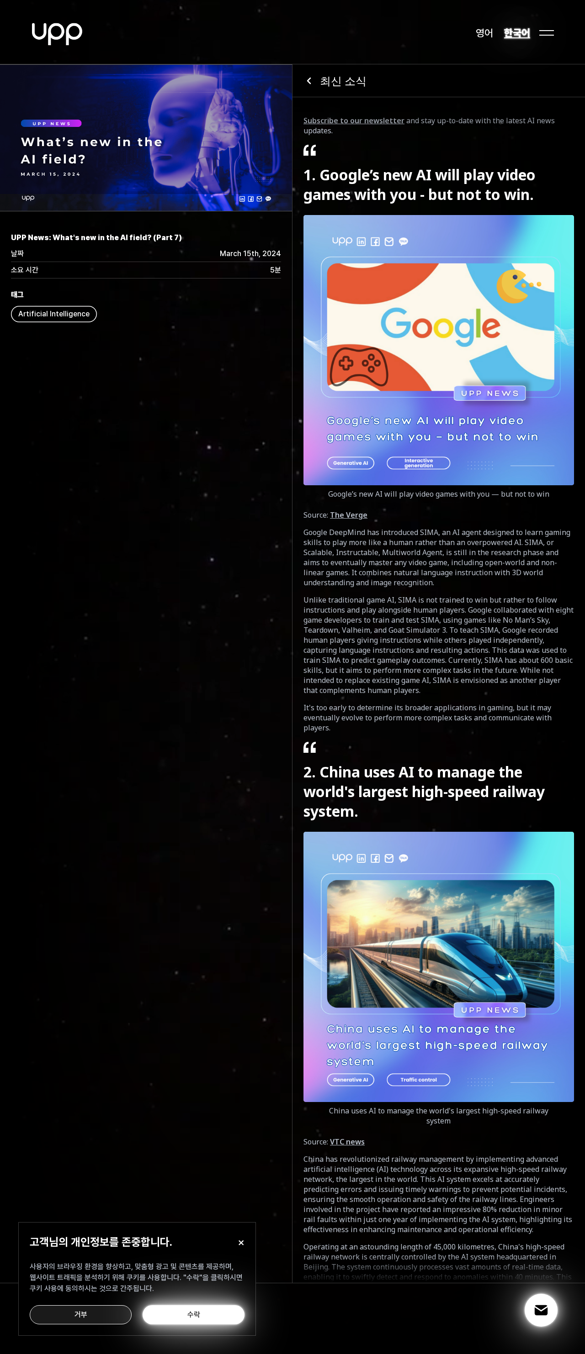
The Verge (348, 515)
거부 (80, 1314)
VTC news (347, 1142)
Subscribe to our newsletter (353, 120)
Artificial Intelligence (54, 314)
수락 (193, 1314)
